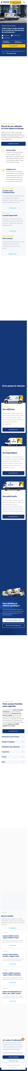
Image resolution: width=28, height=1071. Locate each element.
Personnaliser (13, 1061)
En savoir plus (13, 1067)
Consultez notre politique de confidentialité (13, 1052)
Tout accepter (13, 1057)
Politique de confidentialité (13, 1065)
